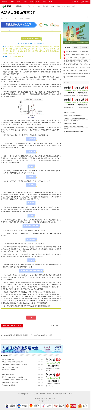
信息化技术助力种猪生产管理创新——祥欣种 (78, 68)
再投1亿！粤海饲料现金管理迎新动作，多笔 (77, 55)
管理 (34, 6)
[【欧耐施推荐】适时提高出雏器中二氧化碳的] (53, 377)
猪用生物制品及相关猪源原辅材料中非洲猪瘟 (78, 74)
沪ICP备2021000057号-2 (45, 401)
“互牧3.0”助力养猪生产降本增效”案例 (76, 70)
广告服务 (35, 394)
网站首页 (4, 1)
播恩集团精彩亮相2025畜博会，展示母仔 (77, 61)
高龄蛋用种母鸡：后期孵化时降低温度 (12, 362)
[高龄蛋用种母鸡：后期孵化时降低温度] (53, 362)
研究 (63, 6)
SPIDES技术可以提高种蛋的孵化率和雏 (73, 131)
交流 (58, 6)
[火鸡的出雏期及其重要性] (82, 101)
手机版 (75, 1)
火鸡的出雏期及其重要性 (9, 370)
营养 (29, 6)
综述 (73, 6)
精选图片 (84, 47)
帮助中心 (28, 394)
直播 (50, 1)
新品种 (52, 6)
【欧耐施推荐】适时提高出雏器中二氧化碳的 (14, 364)
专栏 (31, 1)
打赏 (31, 317)
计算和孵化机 (67, 128)
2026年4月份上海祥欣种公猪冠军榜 (75, 76)
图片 (37, 1)
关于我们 (21, 394)
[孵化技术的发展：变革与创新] (69, 101)
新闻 (12, 1)
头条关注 (76, 47)
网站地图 (42, 394)
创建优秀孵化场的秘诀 (8, 359)
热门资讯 (67, 47)
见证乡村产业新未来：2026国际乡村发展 (77, 51)
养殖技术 (45, 6)
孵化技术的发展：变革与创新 (44, 335)
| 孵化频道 (19, 6)
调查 (68, 6)
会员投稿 (86, 1)
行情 (18, 1)
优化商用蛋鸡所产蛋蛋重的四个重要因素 (17, 335)
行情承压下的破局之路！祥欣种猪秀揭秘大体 (78, 64)
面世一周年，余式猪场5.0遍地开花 (75, 58)
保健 (39, 6)
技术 (25, 1)
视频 (44, 1)
